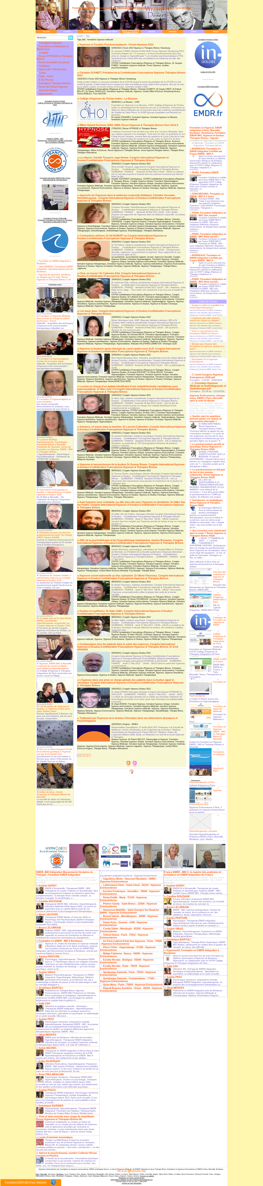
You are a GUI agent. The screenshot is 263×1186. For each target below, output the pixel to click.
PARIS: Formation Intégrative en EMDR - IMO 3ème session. (208, 280)
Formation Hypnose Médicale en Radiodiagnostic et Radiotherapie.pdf (208, 386)
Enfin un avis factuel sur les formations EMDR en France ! (204, 332)
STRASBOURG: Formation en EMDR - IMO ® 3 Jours (207, 195)
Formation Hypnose (140, 117)
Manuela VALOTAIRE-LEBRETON (146, 344)
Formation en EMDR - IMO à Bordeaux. (61, 941)
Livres (193, 32)
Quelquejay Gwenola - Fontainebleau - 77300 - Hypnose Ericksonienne (128, 979)
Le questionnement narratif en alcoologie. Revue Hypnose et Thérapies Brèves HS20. (207, 447)
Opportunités (45, 94)
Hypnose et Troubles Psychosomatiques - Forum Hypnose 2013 (116, 44)
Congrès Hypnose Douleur (141, 181)
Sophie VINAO (47, 972)
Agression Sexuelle (163, 257)
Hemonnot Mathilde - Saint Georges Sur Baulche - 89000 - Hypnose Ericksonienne (130, 911)
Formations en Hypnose (219, 753)
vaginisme (81, 268)
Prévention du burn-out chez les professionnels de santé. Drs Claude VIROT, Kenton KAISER (54, 535)
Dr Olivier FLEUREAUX (138, 599)
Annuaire (173, 32)
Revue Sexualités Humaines (54, 62)
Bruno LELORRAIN (50, 927)
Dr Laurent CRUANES (121, 117)
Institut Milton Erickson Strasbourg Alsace (161, 91)
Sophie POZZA (47, 1090)
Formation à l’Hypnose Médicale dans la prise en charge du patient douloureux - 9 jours (53, 318)
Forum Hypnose (154, 65)
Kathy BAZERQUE (49, 1061)
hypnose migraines (134, 746)
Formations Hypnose (50, 43)
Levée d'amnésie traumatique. (56, 1137)
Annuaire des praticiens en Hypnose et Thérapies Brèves (219, 577)
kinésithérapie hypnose (117, 231)
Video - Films (45, 76)
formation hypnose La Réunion (163, 117)
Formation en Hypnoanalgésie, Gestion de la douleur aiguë (53, 360)
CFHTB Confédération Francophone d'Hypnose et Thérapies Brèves (141, 63)
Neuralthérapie (162, 711)
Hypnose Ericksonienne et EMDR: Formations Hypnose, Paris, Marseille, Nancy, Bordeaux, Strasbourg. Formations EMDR (206, 312)
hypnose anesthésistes (98, 304)
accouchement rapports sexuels (140, 257)
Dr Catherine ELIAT (136, 297)
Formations (88, 32)
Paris (37, 1174)
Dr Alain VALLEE (135, 634)
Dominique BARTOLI (51, 988)
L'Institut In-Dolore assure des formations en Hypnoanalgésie (204, 700)
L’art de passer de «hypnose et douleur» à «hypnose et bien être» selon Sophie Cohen (53, 708)
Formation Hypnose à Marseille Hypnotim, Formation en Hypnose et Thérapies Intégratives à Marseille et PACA (55, 220)
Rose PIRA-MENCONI (51, 1074)
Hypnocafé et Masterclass (52, 69)
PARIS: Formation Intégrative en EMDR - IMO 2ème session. (208, 235)
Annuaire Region (48, 90)
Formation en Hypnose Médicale (219, 708)
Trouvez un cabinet (147, 1176)
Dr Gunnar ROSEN (136, 488)
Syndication (136, 1171)
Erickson (176, 141)
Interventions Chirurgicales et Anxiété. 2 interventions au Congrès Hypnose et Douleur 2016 (54, 492)
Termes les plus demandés (132, 1183)
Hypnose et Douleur (122, 188)
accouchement (117, 257)
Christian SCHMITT (146, 89)
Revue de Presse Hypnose (53, 87)
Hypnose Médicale (160, 148)
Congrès (67, 32)
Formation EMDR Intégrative (208, 86)
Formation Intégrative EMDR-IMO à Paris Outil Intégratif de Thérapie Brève (55, 179)
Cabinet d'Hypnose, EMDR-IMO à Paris (219, 598)
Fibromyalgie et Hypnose (157, 739)
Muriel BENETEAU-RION (119, 381)
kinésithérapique (135, 231)
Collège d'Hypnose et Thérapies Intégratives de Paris (219, 639)
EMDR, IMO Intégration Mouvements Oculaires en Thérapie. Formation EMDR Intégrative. (64, 873)
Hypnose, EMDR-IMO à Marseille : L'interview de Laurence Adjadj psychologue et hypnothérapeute (54, 666)
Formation (195, 380)
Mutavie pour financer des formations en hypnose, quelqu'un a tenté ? (207, 346)
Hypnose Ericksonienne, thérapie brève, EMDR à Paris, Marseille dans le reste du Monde (207, 398)
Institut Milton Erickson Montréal (113, 570)
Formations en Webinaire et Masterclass (52, 47)
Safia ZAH (44, 1003)
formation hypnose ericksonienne (169, 143)
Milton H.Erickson (99, 150)
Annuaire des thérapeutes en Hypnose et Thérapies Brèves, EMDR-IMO (207, 587)
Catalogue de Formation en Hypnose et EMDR (219, 621)
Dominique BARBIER (51, 1105)
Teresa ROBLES (84, 94)
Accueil (46, 32)
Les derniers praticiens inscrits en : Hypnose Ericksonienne (128, 875)
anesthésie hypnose (120, 410)
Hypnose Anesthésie (95, 379)
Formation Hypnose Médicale (124, 146)
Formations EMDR (109, 32)
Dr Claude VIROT (163, 89)
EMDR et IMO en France (219, 660)
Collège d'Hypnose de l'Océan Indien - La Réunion (109, 98)
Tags (88, 36)
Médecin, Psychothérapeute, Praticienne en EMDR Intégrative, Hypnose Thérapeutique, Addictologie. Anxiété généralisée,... (197, 933)
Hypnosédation (123, 344)
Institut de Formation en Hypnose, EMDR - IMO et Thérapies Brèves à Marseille (206, 744)
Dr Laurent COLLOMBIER (139, 450)
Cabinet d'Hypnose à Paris (202, 785)
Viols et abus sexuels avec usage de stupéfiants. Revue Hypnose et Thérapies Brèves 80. (65, 1118)
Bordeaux (60, 1174)
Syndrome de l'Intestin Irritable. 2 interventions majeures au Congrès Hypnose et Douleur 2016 (54, 577)
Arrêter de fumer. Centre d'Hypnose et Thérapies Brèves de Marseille (53, 794)
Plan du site (122, 1171)
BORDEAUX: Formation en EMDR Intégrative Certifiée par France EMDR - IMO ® (206, 151)
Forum (216, 32)
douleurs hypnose (119, 739)
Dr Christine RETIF (136, 334)
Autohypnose (136, 179)
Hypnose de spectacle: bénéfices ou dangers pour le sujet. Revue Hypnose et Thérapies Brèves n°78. (54, 277)
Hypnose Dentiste (151, 533)
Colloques (44, 66)
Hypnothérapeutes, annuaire (203, 831)
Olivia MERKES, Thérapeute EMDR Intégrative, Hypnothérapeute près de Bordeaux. (55, 269)
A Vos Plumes (46, 80)
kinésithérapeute (98, 231)
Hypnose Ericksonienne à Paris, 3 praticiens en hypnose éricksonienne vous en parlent (207, 809)
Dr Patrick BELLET (136, 739)
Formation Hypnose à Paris (208, 39)
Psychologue (134, 570)
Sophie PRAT (46, 1019)
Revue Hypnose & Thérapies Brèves (124, 150)
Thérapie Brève (177, 150)
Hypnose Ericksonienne (140, 148)
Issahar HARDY (48, 885)
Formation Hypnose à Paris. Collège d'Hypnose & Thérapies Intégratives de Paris (55, 103)
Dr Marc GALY (149, 412)
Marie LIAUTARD (48, 914)
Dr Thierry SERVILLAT (95, 91)
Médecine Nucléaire (86, 459)
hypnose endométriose (153, 264)
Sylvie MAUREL (48, 1048)
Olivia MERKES (47, 1034)
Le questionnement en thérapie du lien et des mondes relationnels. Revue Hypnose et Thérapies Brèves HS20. (207, 473)
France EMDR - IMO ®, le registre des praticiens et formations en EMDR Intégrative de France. (192, 873)
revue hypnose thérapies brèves (155, 150)
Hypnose (138, 91)
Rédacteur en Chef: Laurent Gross (131, 1178)
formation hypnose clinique (141, 143)
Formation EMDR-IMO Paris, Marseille (25, 1182)
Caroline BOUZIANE (50, 901)
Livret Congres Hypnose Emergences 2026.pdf (206, 376)
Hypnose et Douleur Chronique (145, 188)
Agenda (151, 32)
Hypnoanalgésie (159, 301)
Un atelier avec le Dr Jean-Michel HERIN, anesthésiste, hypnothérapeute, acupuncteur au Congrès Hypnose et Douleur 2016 (54, 622)
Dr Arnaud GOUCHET (137, 372)
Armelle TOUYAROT (120, 179)
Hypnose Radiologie (150, 457)
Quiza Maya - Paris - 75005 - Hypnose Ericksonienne (133, 984)
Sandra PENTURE (49, 956)
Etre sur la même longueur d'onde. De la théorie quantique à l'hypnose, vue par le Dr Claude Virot (55, 751)
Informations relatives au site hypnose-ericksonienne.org (132, 1180)
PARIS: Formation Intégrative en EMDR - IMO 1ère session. (208, 214)
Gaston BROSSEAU (126, 568)
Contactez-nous (55, 285)
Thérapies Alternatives (87, 152)
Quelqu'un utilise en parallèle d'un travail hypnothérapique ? (207, 306)
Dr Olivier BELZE (155, 372)
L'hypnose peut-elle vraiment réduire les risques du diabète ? (205, 319)
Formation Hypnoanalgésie (166, 181)
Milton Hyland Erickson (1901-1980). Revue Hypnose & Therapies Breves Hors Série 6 (129, 125)
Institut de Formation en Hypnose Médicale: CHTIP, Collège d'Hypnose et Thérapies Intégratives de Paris (206, 650)
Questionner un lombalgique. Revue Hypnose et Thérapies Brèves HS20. (206, 503)
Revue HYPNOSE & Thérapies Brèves (130, 31)
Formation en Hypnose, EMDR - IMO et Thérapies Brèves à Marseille (219, 732)
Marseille (43, 1174)
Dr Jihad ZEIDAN (119, 704)
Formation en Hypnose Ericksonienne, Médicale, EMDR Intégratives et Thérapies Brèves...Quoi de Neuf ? (132, 8)
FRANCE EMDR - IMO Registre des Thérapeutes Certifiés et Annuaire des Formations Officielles (55, 140)
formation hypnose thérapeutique (152, 146)
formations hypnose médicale (133, 65)
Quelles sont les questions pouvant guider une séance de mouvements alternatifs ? (206, 419)
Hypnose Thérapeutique (151, 266)
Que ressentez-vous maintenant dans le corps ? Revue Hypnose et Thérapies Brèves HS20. (208, 533)
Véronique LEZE (170, 344)
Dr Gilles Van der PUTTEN (139, 528)
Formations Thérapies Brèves (54, 83)
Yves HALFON (99, 94)
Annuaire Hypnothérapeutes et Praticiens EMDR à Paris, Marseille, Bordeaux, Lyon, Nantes (206, 836)
